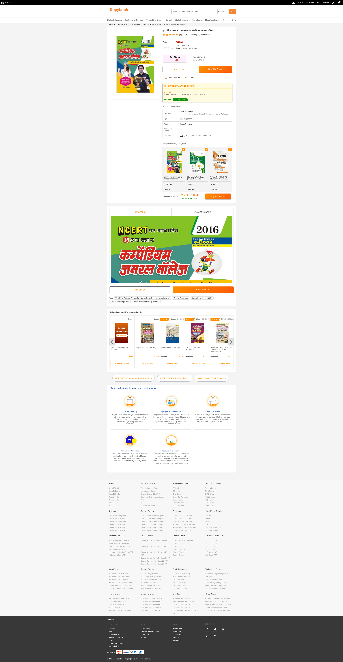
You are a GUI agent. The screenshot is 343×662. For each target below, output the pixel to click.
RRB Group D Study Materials (151, 577)
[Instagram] (215, 636)
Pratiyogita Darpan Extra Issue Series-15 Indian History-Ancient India (222, 349)
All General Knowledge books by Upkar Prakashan (210, 114)
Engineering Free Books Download (218, 598)
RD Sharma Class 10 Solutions (184, 525)
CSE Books (209, 577)
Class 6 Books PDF (212, 546)
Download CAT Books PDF (150, 610)
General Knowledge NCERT (202, 298)
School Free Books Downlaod (216, 607)
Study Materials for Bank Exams (120, 586)
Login (319, 2)
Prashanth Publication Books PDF (121, 552)
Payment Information (116, 643)
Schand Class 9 (178, 552)
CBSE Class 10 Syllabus (117, 522)
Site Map (144, 637)
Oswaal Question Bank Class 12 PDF (154, 561)
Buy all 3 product (218, 196)
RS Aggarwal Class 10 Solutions (184, 527)
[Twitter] (215, 629)
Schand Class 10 (179, 549)
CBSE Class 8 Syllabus (117, 527)
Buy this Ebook (147, 364)
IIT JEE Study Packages (181, 577)
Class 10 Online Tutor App (182, 607)
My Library (176, 640)
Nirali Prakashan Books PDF (119, 540)
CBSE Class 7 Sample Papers (152, 530)
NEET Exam (209, 500)
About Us (112, 628)
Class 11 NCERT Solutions (182, 519)
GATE (207, 522)
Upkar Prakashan (186, 112)
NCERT (111, 506)
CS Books (176, 491)
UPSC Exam (209, 506)
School (169, 20)
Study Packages (181, 20)
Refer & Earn (177, 628)
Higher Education (114, 20)
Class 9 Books (114, 497)
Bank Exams (209, 491)
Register (326, 2)
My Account (177, 631)
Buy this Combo (122, 364)
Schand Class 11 (179, 546)
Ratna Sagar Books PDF (117, 549)
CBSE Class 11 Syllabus (117, 519)
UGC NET (208, 516)
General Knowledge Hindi (120, 302)
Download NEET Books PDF (151, 601)
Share (193, 77)
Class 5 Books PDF (212, 549)
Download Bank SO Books (118, 580)
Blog (234, 20)
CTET (207, 525)
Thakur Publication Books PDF (120, 546)
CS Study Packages (180, 506)
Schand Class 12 (179, 543)
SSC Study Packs (179, 583)
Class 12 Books (114, 488)
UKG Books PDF (211, 555)
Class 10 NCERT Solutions (183, 522)
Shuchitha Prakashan (181, 497)
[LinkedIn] (207, 636)
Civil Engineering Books (214, 580)
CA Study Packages (180, 503)
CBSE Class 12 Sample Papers (152, 516)
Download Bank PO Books (118, 574)
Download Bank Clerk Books (119, 577)
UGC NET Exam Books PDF (119, 598)
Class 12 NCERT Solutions (183, 516)
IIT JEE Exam (210, 497)
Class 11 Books (114, 491)
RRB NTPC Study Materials (151, 580)
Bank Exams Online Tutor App (184, 601)
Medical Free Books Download (216, 601)
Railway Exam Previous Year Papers (154, 589)
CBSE (111, 503)
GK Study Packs (178, 580)
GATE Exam (209, 494)
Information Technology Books (216, 586)
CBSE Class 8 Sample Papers (152, 527)
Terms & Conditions (116, 637)
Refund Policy (114, 646)
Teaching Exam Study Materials (120, 610)
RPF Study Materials (148, 583)
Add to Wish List (175, 77)
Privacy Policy (114, 634)
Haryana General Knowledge (146, 348)
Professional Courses (134, 20)
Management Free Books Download (218, 604)
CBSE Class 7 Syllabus (117, 530)
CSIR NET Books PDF (117, 604)
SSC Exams (209, 503)
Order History (177, 634)
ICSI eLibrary (145, 628)
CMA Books (177, 494)
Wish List (176, 637)
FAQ (110, 631)
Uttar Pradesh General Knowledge (194, 348)
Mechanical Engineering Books (216, 574)
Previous (112, 341)
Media (111, 640)
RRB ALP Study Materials (150, 586)
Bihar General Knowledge (170, 348)
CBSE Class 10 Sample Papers (152, 522)
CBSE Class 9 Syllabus (117, 525)
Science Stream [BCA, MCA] (151, 494)
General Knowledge (141, 24)
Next (231, 341)
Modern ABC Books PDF (117, 555)
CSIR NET (208, 519)
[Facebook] (207, 629)
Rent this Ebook (173, 364)
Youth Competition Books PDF (120, 543)
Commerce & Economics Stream (152, 497)
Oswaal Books (114, 500)
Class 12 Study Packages (182, 574)
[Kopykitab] (118, 9)
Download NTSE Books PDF (151, 604)
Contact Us (111, 619)
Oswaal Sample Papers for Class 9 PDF (155, 558)
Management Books (148, 491)
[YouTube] (223, 629)
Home (111, 24)
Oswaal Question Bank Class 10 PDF (154, 564)
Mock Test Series (212, 20)
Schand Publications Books (183, 540)
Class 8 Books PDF (212, 540)
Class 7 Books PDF (212, 543)
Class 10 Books (114, 494)
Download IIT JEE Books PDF (151, 598)
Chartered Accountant (213, 527)
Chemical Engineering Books (215, 589)
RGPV (143, 503)
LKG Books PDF (211, 552)
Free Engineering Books (149, 488)
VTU (142, 500)
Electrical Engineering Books (215, 583)
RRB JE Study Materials (149, 574)
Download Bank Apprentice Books (121, 583)
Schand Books (178, 500)
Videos (225, 20)
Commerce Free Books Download (217, 610)
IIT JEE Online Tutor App (182, 598)
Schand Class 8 (178, 555)
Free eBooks (197, 20)
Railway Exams (210, 488)
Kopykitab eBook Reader (150, 631)
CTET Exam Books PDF (117, 601)
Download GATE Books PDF (151, 607)
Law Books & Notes (148, 506)
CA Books (176, 488)
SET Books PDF (114, 607)
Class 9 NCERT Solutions (182, 530)
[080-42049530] (333, 2)
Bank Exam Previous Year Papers (121, 589)
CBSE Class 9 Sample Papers (152, 525)
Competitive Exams (154, 20)
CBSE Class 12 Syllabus (117, 516)
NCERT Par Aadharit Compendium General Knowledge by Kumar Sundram (142, 298)
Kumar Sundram (186, 124)
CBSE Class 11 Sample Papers (152, 519)
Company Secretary (212, 530)
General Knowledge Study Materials (146, 302)
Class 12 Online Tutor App (182, 604)
